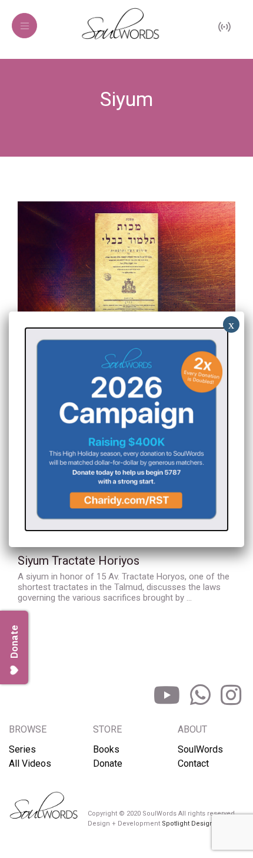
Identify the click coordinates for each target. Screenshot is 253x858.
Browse (27, 729)
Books (106, 749)
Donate (107, 763)
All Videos (30, 763)
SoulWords (200, 749)
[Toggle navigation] (24, 25)
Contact (193, 763)
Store (107, 729)
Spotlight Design (188, 823)
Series (22, 749)
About (192, 729)
